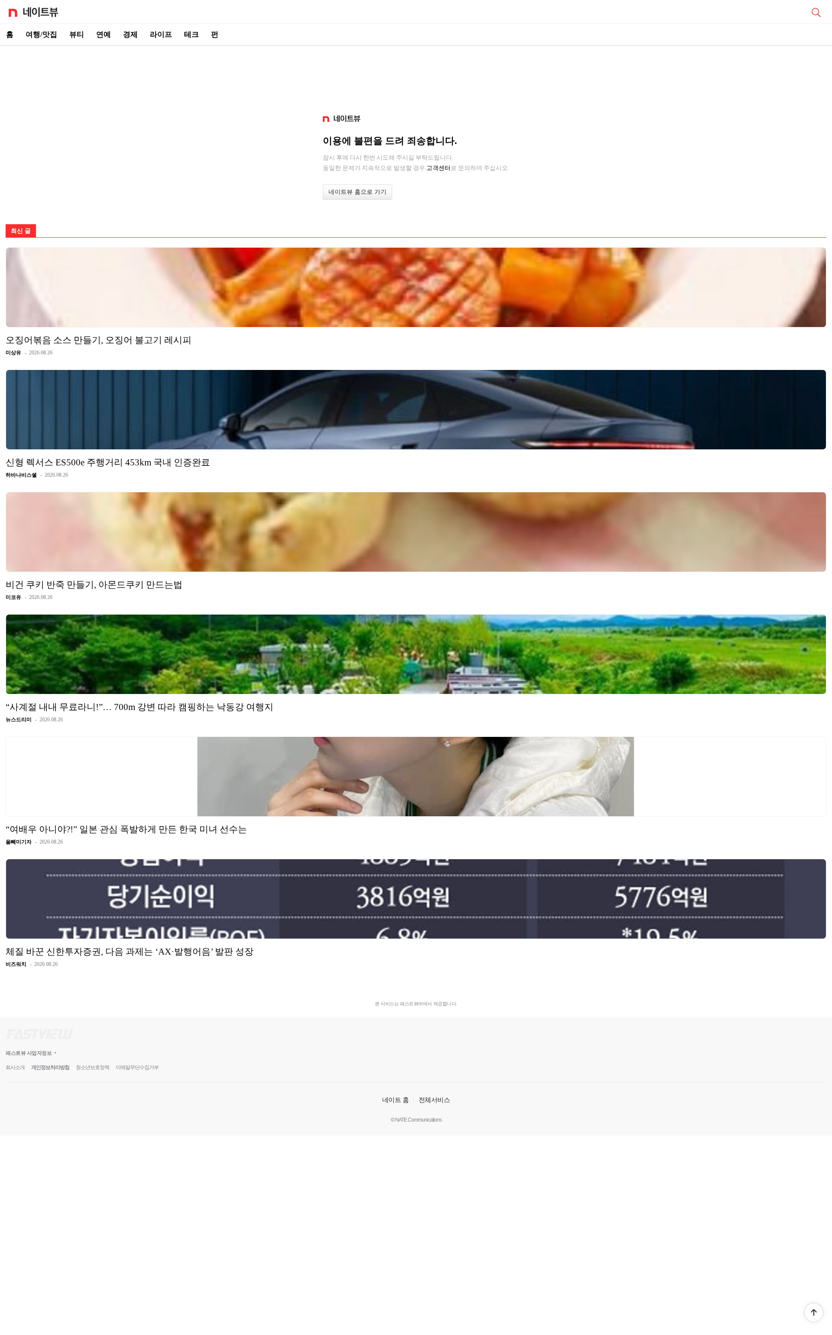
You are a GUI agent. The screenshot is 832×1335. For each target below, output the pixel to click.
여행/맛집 (41, 34)
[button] (814, 1312)
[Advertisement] (416, 76)
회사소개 (15, 1067)
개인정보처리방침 (50, 1067)
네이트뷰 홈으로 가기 (357, 192)
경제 (130, 34)
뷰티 (76, 34)
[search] (816, 11)
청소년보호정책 (92, 1067)
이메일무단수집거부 (137, 1067)
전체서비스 (434, 1099)
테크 (191, 34)
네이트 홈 (395, 1099)
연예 (103, 34)
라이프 (161, 34)
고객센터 (438, 167)
